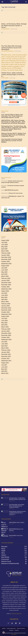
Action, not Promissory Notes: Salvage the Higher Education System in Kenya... (13, 25)
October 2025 (5, 261)
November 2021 (6, 356)
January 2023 (5, 331)
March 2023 (5, 327)
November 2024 (6, 285)
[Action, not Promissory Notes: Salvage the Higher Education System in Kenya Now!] (14, 16)
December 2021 (6, 354)
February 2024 (5, 304)
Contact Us (17, 630)
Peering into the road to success (15, 193)
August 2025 (5, 266)
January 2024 (5, 306)
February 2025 (5, 278)
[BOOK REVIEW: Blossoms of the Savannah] (4, 530)
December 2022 (6, 333)
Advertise (4, 628)
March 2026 (5, 251)
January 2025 (5, 280)
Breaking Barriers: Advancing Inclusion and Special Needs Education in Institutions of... (17, 513)
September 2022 (6, 339)
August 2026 (5, 240)
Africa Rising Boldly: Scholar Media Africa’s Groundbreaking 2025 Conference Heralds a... (16, 506)
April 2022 (4, 346)
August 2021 (5, 363)
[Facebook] (8, 623)
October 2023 (5, 312)
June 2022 (4, 344)
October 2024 (5, 287)
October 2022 (5, 337)
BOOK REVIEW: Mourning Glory (11, 190)
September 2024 (6, 289)
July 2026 (4, 242)
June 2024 (4, 295)
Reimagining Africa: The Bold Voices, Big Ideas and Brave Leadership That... (17, 498)
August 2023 (5, 316)
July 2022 (4, 342)
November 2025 (6, 259)
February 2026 (5, 253)
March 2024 (5, 301)
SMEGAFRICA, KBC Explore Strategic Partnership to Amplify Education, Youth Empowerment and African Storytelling (13, 122)
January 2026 (5, 255)
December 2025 (6, 257)
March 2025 (5, 276)
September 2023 (6, 314)
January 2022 (5, 352)
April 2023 (4, 325)
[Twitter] (16, 623)
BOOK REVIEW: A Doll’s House (16, 535)
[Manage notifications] (3, 632)
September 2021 (6, 361)
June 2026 (4, 244)
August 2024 (5, 291)
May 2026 (4, 247)
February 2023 (5, 329)
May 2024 (4, 297)
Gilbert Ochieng (4, 77)
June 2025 (4, 270)
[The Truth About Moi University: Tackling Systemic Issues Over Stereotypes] (14, 38)
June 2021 (4, 367)
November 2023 (6, 310)
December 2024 (6, 282)
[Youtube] (19, 623)
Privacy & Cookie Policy (11, 628)
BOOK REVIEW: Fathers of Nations (16, 522)
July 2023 (4, 318)
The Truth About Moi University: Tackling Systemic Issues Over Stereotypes (11, 47)
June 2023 (4, 320)
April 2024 (4, 299)
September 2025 (6, 263)
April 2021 (4, 371)
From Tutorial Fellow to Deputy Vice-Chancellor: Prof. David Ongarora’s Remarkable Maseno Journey (12, 116)
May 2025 (4, 272)
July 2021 (4, 365)
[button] (2, 2)
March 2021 (5, 373)
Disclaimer (11, 630)
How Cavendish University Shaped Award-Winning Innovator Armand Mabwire (11, 140)
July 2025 (4, 268)
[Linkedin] (12, 623)
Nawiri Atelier (14, 634)
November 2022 (6, 335)
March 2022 (5, 348)
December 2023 (6, 308)
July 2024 (4, 293)
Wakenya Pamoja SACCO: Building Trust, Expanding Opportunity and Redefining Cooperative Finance (13, 135)
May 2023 (4, 323)
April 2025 (4, 274)
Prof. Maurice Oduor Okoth (7, 51)
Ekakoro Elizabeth (5, 28)
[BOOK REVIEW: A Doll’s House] (4, 537)
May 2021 (4, 369)
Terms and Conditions (21, 628)
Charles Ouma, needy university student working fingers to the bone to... (12, 74)
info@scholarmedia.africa (16, 613)
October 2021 (5, 358)
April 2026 (4, 249)
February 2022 (5, 350)
